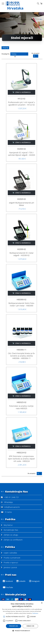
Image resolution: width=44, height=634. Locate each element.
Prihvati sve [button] (13, 626)
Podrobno (35, 613)
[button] (22, 631)
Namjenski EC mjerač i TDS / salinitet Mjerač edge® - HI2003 (21, 153)
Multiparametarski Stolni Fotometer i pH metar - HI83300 (21, 304)
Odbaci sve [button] (30, 626)
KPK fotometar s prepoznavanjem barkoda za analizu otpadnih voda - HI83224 (21, 458)
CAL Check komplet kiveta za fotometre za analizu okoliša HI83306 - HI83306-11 (21, 355)
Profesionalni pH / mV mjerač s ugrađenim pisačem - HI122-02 (21, 103)
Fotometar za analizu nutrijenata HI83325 (21, 407)
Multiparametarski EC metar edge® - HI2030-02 (22, 254)
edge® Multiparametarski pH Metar (21, 203)
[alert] (22, 617)
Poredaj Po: (6, 54)
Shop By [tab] (5, 48)
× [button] (41, 603)
